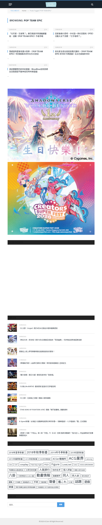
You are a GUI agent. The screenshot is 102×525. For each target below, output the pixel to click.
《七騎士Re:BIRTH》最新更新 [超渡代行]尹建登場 (37, 386)
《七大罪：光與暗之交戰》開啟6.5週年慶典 (35, 398)
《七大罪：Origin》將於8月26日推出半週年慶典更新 (38, 328)
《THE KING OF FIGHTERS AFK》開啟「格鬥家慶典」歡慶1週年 (43, 409)
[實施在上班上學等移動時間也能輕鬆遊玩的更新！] (12, 351)
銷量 (11, 486)
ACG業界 (76, 458)
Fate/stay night (36, 465)
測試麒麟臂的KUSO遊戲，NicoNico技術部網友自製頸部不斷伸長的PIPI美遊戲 (28, 70)
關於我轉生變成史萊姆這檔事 (25, 487)
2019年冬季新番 (59, 452)
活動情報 (43, 482)
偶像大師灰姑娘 (79, 470)
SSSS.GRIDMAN (86, 464)
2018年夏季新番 (16, 452)
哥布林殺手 (85, 476)
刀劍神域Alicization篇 (26, 476)
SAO (75, 465)
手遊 (36, 482)
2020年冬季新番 (45, 459)
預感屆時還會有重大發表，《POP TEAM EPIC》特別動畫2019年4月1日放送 (26, 52)
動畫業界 (56, 476)
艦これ (62, 482)
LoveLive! (66, 464)
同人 (66, 475)
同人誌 (75, 475)
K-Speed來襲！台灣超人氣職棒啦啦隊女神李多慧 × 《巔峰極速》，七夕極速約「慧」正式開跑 (53, 421)
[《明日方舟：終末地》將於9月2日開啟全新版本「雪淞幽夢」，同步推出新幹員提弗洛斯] (12, 339)
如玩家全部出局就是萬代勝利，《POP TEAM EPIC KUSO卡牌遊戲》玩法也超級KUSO (73, 52)
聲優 (52, 482)
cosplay (24, 464)
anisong (89, 459)
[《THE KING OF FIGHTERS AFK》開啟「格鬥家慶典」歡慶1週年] (12, 409)
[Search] (92, 4)
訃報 (70, 482)
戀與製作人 (27, 482)
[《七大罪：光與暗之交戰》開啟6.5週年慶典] (12, 398)
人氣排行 (44, 469)
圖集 (10, 482)
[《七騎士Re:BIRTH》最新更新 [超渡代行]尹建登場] (12, 386)
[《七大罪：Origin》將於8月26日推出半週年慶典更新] (12, 328)
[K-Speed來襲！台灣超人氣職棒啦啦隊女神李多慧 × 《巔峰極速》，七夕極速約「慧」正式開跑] (12, 421)
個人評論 (67, 469)
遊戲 (87, 482)
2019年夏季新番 (77, 452)
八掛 (12, 475)
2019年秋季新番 (31, 459)
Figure (55, 464)
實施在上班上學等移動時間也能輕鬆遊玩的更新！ (37, 351)
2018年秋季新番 (37, 452)
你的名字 (56, 470)
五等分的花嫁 (31, 470)
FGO (46, 464)
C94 (10, 465)
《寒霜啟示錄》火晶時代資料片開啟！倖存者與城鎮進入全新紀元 (42, 363)
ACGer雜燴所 (59, 458)
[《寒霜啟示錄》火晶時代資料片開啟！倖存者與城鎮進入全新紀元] (12, 363)
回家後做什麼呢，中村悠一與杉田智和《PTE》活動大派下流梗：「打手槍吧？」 (74, 34)
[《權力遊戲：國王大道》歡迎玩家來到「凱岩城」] (12, 374)
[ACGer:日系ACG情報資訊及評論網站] (51, 4)
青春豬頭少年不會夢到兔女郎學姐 (48, 487)
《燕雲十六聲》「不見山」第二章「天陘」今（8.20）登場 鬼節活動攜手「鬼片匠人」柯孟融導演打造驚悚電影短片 (56, 434)
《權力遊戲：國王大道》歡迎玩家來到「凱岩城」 (37, 375)
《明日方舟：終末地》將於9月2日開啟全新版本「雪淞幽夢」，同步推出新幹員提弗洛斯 (50, 340)
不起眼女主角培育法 (16, 470)
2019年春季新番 (16, 459)
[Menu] (10, 4)
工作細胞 (17, 482)
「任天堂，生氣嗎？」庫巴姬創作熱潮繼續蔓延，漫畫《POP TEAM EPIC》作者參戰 (28, 34)
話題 (78, 481)
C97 (16, 465)
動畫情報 (43, 475)
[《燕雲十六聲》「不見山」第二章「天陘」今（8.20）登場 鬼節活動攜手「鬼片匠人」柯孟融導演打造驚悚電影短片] (12, 432)
